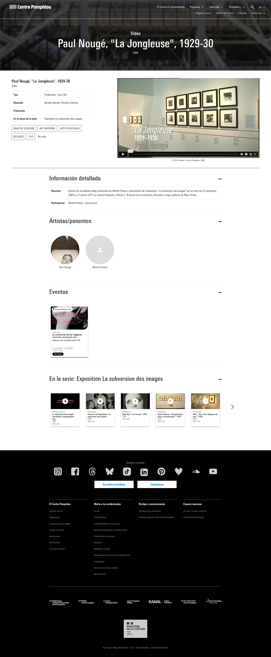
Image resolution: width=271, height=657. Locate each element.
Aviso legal (107, 647)
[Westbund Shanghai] (191, 604)
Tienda (243, 13)
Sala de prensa (100, 574)
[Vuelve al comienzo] (263, 649)
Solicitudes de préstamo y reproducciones (110, 530)
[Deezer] (178, 472)
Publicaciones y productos (104, 536)
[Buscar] (252, 7)
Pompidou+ (235, 6)
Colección (214, 6)
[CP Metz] (113, 604)
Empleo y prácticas (56, 530)
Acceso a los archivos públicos (106, 568)
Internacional (54, 542)
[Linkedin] (144, 472)
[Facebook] (75, 472)
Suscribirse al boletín (114, 484)
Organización (54, 517)
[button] (135, 179)
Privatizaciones (100, 517)
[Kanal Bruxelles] (162, 604)
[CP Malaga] (135, 604)
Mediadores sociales (102, 549)
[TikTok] (127, 472)
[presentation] (232, 406)
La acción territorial (57, 549)
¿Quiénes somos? (56, 511)
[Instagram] (57, 472)
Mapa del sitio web (121, 647)
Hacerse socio (54, 536)
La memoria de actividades (59, 523)
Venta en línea (224, 13)
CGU (132, 647)
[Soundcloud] (196, 472)
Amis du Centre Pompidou (193, 517)
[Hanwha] (214, 604)
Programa (195, 6)
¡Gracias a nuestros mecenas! (195, 511)
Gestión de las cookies (159, 647)
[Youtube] (213, 472)
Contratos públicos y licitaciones (107, 523)
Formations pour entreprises (150, 511)
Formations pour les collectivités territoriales (156, 517)
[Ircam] (88, 604)
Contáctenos (157, 484)
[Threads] (92, 472)
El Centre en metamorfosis (172, 6)
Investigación (99, 561)
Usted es (256, 13)
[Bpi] (61, 604)
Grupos (97, 511)
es (260, 6)
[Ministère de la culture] (135, 629)
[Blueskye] (109, 472)
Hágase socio (205, 13)
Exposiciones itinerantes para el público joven (112, 555)
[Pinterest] (161, 472)
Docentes (97, 542)
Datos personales (142, 647)
